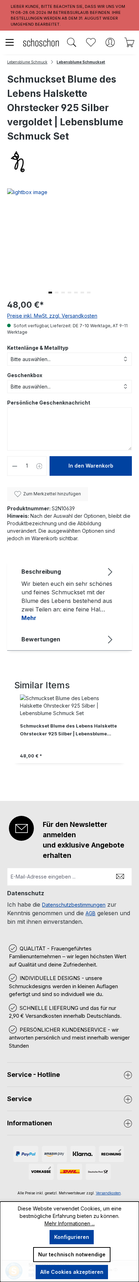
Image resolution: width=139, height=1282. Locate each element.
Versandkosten (108, 1193)
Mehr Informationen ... (70, 1223)
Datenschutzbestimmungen (73, 905)
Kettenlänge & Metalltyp (37, 348)
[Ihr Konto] (110, 42)
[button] (50, 292)
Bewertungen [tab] (40, 639)
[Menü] (9, 42)
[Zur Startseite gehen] (41, 42)
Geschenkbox (24, 375)
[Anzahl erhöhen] (39, 466)
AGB (91, 913)
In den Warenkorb (90, 466)
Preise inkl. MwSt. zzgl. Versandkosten (52, 316)
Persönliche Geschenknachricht (48, 403)
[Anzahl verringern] (14, 466)
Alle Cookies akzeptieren (71, 1272)
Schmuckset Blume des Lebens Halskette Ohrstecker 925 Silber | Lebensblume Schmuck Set (68, 730)
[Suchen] (71, 42)
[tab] (67, 594)
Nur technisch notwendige (71, 1254)
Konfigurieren (71, 1237)
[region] (69, 736)
